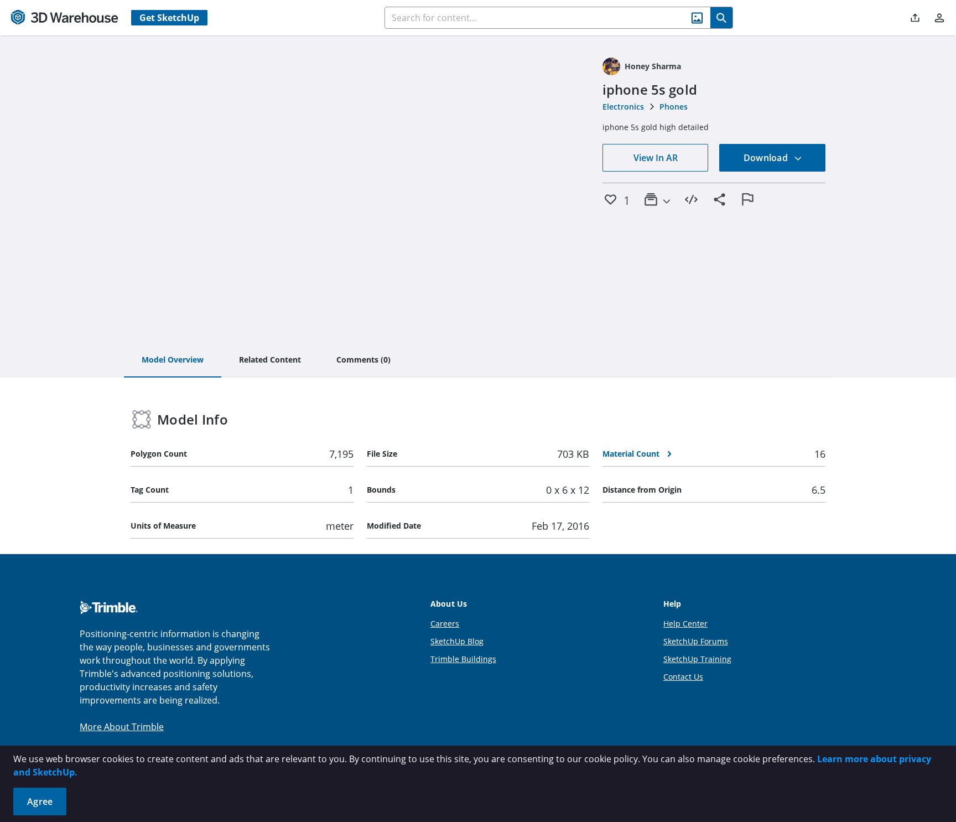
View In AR (655, 158)
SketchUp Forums (695, 641)
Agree (40, 801)
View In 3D (360, 185)
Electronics (623, 106)
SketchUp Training (697, 659)
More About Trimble (122, 727)
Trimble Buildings (463, 659)
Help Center (685, 623)
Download (767, 158)
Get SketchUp (169, 18)
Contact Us (683, 676)
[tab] (172, 360)
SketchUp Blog (457, 641)
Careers (444, 623)
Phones (673, 106)
